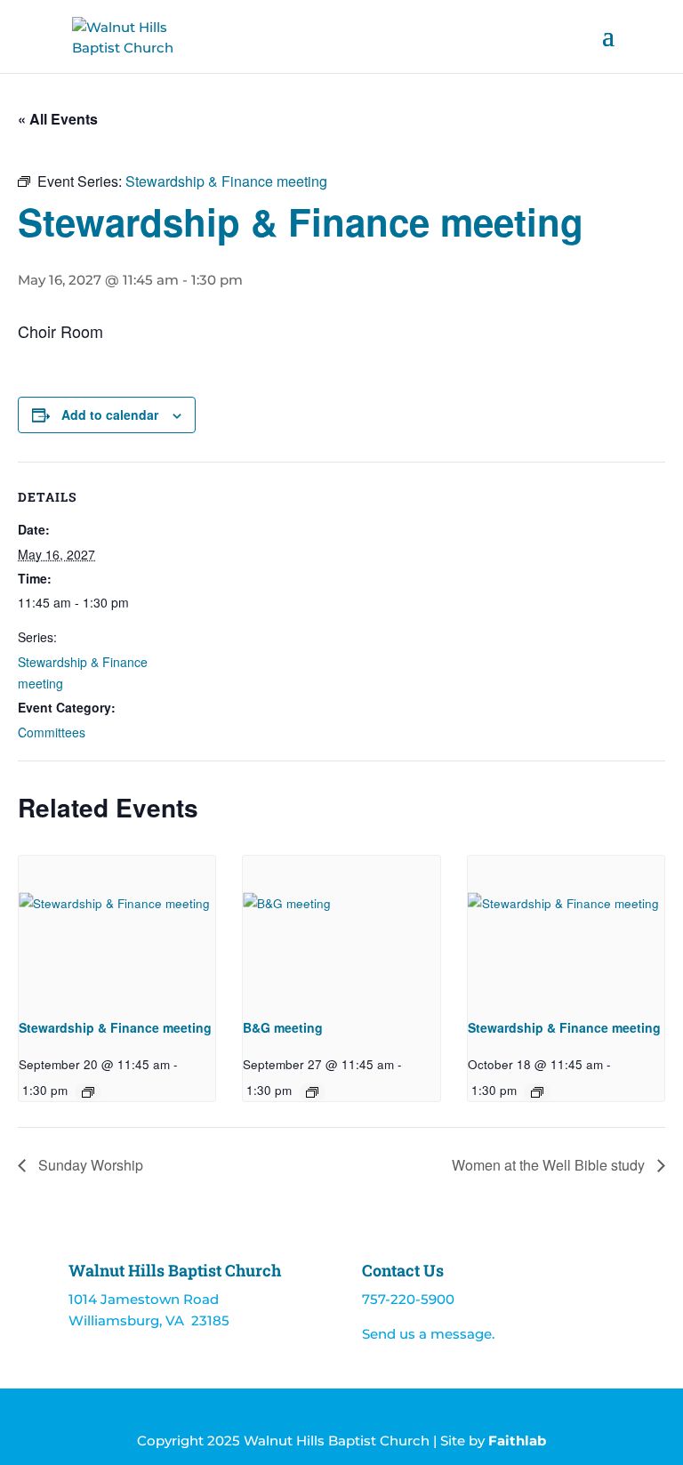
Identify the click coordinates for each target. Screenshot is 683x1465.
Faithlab (517, 1440)
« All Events (58, 119)
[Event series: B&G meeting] (312, 1092)
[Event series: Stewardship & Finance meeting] (88, 1092)
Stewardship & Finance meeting (115, 1027)
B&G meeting (283, 1027)
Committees (51, 732)
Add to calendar (109, 414)
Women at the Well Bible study (550, 1165)
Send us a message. (428, 1333)
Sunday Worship (89, 1165)
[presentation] (117, 929)
